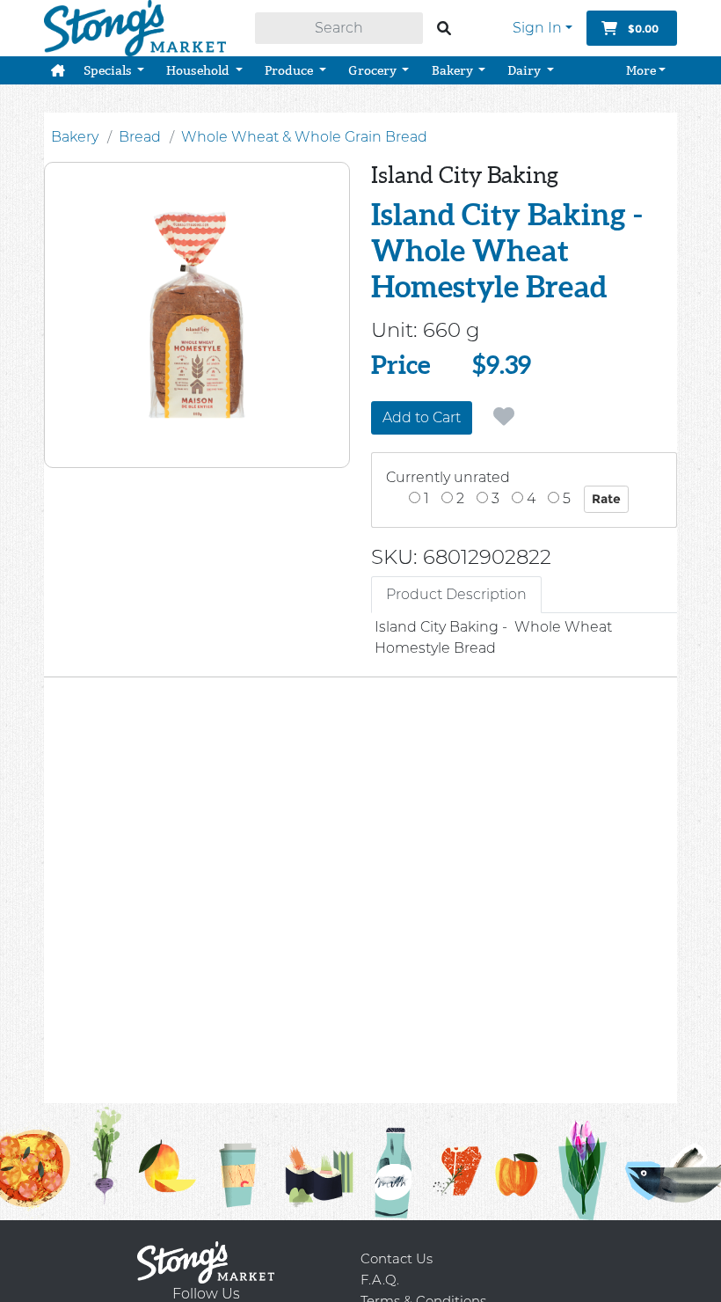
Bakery (74, 136)
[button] (58, 70)
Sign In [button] (537, 27)
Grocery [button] (373, 70)
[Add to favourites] (504, 417)
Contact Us (396, 1258)
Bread (140, 136)
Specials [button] (109, 70)
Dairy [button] (525, 70)
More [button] (641, 70)
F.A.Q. (379, 1279)
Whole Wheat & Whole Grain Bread (304, 136)
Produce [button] (290, 70)
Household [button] (199, 70)
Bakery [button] (454, 70)
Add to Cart (421, 417)
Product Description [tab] (456, 594)
